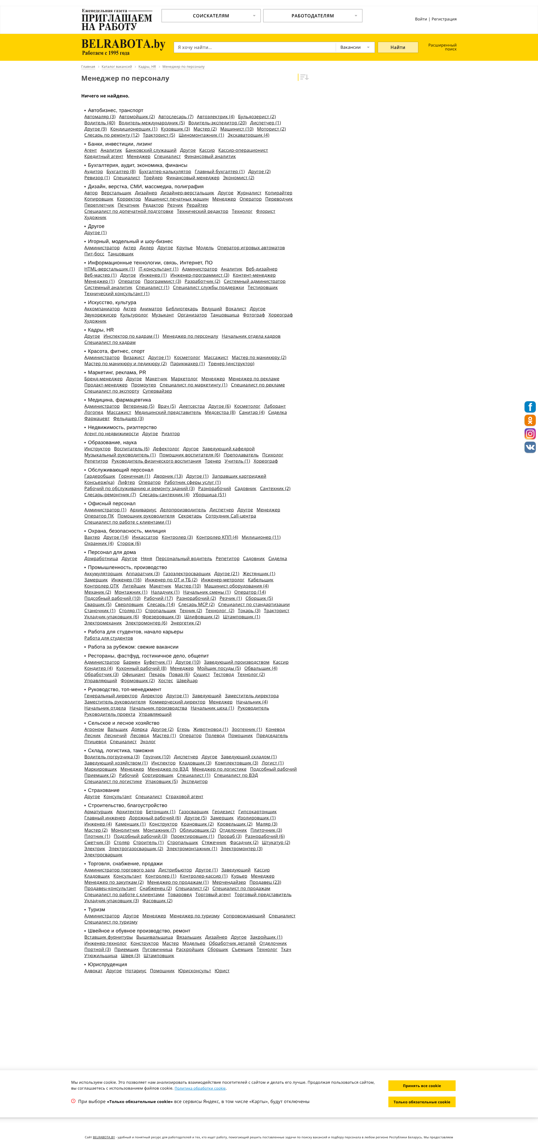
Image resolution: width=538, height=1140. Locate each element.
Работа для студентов (108, 638)
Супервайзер (157, 391)
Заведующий (207, 696)
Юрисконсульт (194, 971)
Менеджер (139, 156)
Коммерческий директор (177, 702)
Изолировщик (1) (256, 818)
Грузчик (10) (157, 757)
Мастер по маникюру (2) (259, 357)
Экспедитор (194, 781)
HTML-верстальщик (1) (109, 269)
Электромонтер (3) (242, 848)
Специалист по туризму (111, 922)
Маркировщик (100, 769)
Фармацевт (97, 418)
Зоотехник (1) (247, 729)
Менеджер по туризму (195, 916)
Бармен (131, 662)
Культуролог (134, 315)
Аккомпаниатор (102, 309)
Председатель (272, 735)
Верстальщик (116, 193)
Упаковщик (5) (161, 781)
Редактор (153, 205)
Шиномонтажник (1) (201, 135)
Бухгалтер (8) (121, 171)
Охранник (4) (99, 543)
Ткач (286, 949)
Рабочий (129, 775)
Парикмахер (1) (187, 363)
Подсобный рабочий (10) (112, 598)
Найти (398, 47)
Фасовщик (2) (157, 900)
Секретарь (190, 516)
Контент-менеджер (254, 275)
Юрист (222, 971)
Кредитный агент (103, 156)
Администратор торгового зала (119, 870)
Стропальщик (160, 610)
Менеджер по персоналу (190, 336)
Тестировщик (263, 287)
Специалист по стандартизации (254, 604)
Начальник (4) (252, 702)
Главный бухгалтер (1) (220, 171)
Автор (91, 193)
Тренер (213, 461)
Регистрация (444, 19)
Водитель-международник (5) (152, 123)
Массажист (216, 357)
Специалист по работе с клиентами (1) (127, 522)
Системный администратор (255, 281)
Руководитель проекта (109, 714)
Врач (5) (167, 406)
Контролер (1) (160, 876)
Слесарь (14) (161, 604)
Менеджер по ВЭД (168, 769)
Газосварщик (193, 811)
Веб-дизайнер (262, 269)
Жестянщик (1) (259, 573)
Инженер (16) (126, 580)
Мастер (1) (164, 735)
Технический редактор (202, 211)
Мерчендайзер (229, 882)
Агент (90, 150)
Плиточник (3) (266, 830)
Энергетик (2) (186, 623)
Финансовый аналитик (210, 156)
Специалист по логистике (113, 781)
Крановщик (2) (197, 824)
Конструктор (163, 824)
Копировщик (98, 199)
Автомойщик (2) (137, 116)
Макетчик (156, 379)
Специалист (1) (153, 287)
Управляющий (100, 680)
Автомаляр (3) (100, 116)
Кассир (207, 150)
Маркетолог (184, 379)
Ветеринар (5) (138, 406)
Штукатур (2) (276, 842)
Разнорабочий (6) (265, 836)
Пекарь (157, 674)
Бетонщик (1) (160, 811)
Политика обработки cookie (200, 1088)
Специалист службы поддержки (208, 287)
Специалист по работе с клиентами (124, 894)
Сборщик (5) (259, 598)
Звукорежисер (100, 315)
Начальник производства (158, 708)
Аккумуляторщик (103, 573)
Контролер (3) (177, 537)
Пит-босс (94, 254)
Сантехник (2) (275, 488)
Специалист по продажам (241, 888)
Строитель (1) (148, 842)
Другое (188, 150)
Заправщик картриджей (239, 476)
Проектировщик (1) (192, 836)
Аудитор (93, 171)
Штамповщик (159, 955)
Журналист (249, 193)
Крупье (185, 247)
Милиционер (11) (261, 537)
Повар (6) (179, 674)
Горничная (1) (134, 476)
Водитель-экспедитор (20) (217, 123)
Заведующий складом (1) (249, 757)
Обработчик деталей (232, 943)
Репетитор (96, 461)
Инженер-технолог (105, 943)
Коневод (275, 729)
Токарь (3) (249, 610)
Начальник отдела (105, 708)
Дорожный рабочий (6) (155, 818)
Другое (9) (95, 129)
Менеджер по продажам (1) (178, 882)
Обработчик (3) (101, 674)
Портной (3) (97, 949)
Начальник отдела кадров (251, 336)
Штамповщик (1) (241, 617)
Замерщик (96, 580)
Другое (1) (95, 232)
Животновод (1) (210, 729)
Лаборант (275, 406)
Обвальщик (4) (260, 668)
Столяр (122, 842)
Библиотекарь (182, 309)
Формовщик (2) (137, 680)
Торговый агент (213, 894)
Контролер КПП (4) (217, 537)
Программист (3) (162, 281)
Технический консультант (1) (117, 293)
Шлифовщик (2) (202, 617)
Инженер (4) (98, 824)
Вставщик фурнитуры (108, 937)
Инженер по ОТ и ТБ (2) (171, 580)
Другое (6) (219, 406)
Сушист (201, 674)
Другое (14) (115, 537)
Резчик (175, 205)
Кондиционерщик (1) (133, 129)
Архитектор (129, 811)
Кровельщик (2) (234, 824)
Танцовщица (224, 315)
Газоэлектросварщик (187, 573)
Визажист (134, 357)
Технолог (242, 211)
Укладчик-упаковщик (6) (111, 617)
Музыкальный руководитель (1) (120, 455)
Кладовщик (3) (195, 763)
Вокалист (236, 309)
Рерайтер (197, 205)
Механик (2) (97, 592)
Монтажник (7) (159, 830)
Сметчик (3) (97, 842)
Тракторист (276, 610)
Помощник (240, 735)
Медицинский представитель (168, 412)
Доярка (139, 729)
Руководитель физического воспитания (156, 461)
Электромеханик (103, 623)
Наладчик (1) (165, 592)
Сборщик (218, 949)
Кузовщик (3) (175, 129)
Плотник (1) (97, 836)
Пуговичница (157, 949)
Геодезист (223, 811)
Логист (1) (273, 763)
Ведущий (211, 309)
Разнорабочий (214, 488)
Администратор (102, 247)
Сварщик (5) (98, 604)
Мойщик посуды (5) (219, 668)
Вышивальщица (154, 937)
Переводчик (279, 199)
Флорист (265, 211)
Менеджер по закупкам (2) (114, 882)
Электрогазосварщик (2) (136, 848)
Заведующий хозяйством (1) (116, 763)
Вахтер (92, 537)
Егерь (183, 729)
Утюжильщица (100, 955)
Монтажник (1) (131, 592)
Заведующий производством (237, 662)
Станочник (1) (99, 610)
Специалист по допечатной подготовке (128, 211)
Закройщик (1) (266, 937)
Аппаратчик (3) (143, 573)
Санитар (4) (252, 412)
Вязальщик (189, 937)
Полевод (215, 735)
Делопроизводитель (183, 510)
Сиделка (277, 412)
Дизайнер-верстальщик (187, 193)
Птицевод (95, 741)
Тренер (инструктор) (231, 363)
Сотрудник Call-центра (230, 516)
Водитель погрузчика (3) (112, 757)
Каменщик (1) (130, 824)
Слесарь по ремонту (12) (111, 135)
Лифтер (126, 482)
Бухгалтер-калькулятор (165, 171)
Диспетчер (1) (265, 123)
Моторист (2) (271, 129)
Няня (146, 558)
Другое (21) (226, 573)
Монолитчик (125, 830)
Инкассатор (145, 537)
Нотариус (136, 971)
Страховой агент (184, 796)
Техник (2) (191, 610)
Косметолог (187, 357)
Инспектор (163, 763)
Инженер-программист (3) (199, 275)
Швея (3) (130, 955)
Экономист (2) (238, 177)
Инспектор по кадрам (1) (131, 336)
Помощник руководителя (146, 516)
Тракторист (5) (159, 135)
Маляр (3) (267, 824)
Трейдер (153, 177)
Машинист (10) (237, 129)
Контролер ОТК (101, 586)
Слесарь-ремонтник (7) (110, 494)
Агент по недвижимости (111, 433)
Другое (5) (195, 818)
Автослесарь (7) (175, 116)
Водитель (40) (99, 123)
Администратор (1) (105, 510)
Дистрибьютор (175, 870)
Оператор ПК (99, 516)
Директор (152, 696)
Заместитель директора (252, 696)
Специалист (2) (192, 888)
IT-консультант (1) (158, 269)
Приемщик (126, 949)
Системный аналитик (108, 287)
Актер (129, 247)
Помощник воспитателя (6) (189, 455)
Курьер (239, 876)
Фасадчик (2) (244, 842)
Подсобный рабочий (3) (140, 836)
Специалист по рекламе (258, 385)
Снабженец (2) (156, 888)
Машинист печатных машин (177, 199)
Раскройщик (190, 949)
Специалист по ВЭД (236, 775)
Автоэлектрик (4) (216, 116)
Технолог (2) (220, 610)
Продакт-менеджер (105, 385)
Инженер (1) (153, 275)
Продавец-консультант (110, 888)
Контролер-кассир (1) (204, 876)
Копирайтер (279, 193)
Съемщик (242, 949)
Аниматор (151, 309)
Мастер (170, 943)
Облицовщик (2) (198, 830)
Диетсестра (192, 406)
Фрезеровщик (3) (161, 617)
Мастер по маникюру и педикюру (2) (125, 363)
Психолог (273, 455)
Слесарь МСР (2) (196, 604)
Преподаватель (241, 455)
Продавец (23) (265, 882)
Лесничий (115, 735)
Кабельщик (260, 580)
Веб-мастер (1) (100, 275)
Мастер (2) (205, 129)
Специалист (167, 156)
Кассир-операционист (243, 150)
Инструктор (97, 449)
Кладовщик (97, 876)
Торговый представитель (263, 894)
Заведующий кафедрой (228, 449)
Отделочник (233, 830)
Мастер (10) (188, 586)
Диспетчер (222, 510)
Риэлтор (170, 433)
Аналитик (111, 150)
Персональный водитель (184, 558)
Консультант (118, 796)
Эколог (148, 741)
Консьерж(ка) (99, 482)
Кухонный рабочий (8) (141, 668)
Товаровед (180, 894)
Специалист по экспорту (111, 391)
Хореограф (280, 315)
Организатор (192, 315)
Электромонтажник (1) (192, 848)
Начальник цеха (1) (212, 708)
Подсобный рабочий (273, 769)
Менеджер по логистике (219, 769)
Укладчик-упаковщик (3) (111, 900)
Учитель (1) (237, 461)
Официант (133, 674)
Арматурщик (98, 811)
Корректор (129, 199)
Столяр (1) (130, 610)
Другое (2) (259, 171)
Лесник (92, 735)
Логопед (93, 412)
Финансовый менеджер (192, 177)
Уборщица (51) (209, 494)
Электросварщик (103, 855)
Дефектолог (166, 449)
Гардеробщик (99, 476)
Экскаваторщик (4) (248, 135)
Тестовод (224, 674)
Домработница (101, 558)
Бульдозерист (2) (257, 116)
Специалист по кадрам (110, 342)
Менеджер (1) (99, 281)
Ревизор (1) (97, 177)
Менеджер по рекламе (254, 379)
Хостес (165, 680)
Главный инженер (105, 818)
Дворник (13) (168, 476)
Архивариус (143, 510)
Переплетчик (99, 205)
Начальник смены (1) (207, 592)
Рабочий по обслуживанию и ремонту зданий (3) (139, 488)
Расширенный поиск (442, 47)
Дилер (147, 247)
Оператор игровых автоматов (251, 247)
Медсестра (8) (220, 412)
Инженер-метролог (222, 580)
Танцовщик (121, 254)
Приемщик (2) (99, 775)
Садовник (245, 488)
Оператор (251, 199)
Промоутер (143, 385)
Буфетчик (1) (158, 662)
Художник (95, 217)
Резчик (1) (230, 598)
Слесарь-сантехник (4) (164, 494)
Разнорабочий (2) (196, 598)
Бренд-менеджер (103, 379)
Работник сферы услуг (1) (192, 482)
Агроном (94, 729)
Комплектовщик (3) (236, 763)
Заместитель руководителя (115, 702)
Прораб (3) (230, 836)
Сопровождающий (244, 916)
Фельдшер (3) (128, 418)
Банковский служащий (151, 150)
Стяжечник (214, 842)
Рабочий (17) (158, 598)
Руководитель (253, 708)
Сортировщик (157, 775)
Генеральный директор (111, 696)
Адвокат (93, 971)
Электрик (94, 848)
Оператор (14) (250, 592)
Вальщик (117, 729)
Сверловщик (129, 604)
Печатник (129, 205)
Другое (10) (187, 662)
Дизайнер (146, 193)
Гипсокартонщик (257, 811)
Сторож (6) (129, 543)
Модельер (193, 943)
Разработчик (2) (202, 281)
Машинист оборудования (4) (236, 586)
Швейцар (187, 680)
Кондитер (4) (98, 668)
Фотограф (254, 315)
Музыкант (163, 315)
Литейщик (134, 586)
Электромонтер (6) (146, 623)
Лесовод (139, 735)
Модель (205, 247)
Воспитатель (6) (132, 449)
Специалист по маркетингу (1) (194, 385)
